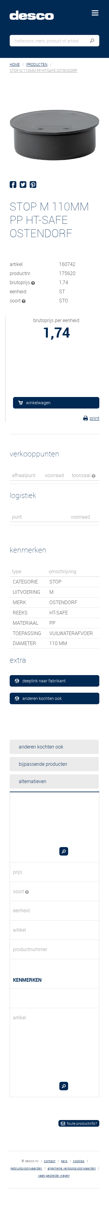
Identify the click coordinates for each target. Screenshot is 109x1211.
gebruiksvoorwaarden (26, 1168)
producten (37, 64)
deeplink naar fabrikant (44, 681)
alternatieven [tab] (32, 781)
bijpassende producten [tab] (43, 764)
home (15, 64)
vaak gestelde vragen (54, 1175)
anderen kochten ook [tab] (41, 746)
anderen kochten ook (42, 698)
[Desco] (36, 11)
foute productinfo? (82, 1123)
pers (64, 1161)
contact (49, 1161)
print (94, 418)
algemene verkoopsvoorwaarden (72, 1168)
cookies (78, 1161)
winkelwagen (38, 402)
